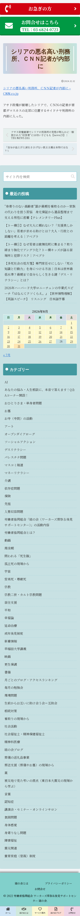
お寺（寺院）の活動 (18, 418)
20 (50, 337)
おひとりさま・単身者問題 (23, 403)
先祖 (7, 504)
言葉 (7, 794)
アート (9, 426)
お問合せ (40, 889)
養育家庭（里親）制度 (20, 856)
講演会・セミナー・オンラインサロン (30, 809)
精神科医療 (12, 742)
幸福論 (9, 618)
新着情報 (10, 641)
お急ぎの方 (40, 8)
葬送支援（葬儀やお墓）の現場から (29, 765)
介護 (7, 480)
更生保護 (10, 664)
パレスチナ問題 (15, 457)
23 (8, 341)
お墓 (7, 411)
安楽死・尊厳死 (15, 579)
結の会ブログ (13, 749)
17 (19, 337)
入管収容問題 (13, 511)
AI (6, 382)
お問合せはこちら (40, 25)
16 (8, 337)
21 (61, 337)
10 (19, 332)
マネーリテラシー (16, 473)
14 (61, 332)
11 (29, 332)
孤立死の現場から (16, 563)
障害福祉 (10, 840)
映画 (7, 656)
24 (18, 341)
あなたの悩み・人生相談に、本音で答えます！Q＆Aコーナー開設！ (39, 392)
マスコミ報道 (13, 465)
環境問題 (10, 695)
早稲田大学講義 (15, 649)
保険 (7, 496)
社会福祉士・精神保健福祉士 (24, 734)
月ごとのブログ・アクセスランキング (30, 680)
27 (50, 341)
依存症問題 (12, 488)
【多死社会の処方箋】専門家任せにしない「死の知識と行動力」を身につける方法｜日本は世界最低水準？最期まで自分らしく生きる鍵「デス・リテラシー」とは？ (38, 271)
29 (71, 341)
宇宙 (7, 571)
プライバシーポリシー (58, 883)
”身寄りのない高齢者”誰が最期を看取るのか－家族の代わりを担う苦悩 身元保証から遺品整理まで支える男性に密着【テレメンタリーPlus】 (40, 212)
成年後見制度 (13, 633)
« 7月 (6, 355)
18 (29, 337)
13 (50, 332)
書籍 (7, 672)
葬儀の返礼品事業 (16, 757)
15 (71, 332)
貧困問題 (10, 817)
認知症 (9, 801)
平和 (7, 610)
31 (19, 346)
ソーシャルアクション (20, 442)
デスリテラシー (15, 449)
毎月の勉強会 (13, 687)
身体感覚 (10, 825)
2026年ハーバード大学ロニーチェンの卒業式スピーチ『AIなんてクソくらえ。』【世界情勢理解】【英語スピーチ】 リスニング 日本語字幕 (38, 293)
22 (71, 337)
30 (8, 346)
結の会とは (21, 883)
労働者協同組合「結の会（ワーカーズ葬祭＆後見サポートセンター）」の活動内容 (38, 522)
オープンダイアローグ (19, 434)
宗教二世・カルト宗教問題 (23, 594)
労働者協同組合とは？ (20, 532)
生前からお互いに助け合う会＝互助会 (30, 703)
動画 (7, 540)
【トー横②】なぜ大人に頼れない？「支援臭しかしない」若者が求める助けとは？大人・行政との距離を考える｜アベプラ (38, 231)
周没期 (9, 548)
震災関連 (10, 848)
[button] (72, 176)
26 (39, 341)
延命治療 (10, 625)
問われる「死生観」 (18, 556)
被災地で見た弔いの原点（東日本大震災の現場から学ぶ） (38, 783)
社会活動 (10, 726)
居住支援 (10, 602)
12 (40, 332)
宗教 (7, 587)
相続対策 (10, 711)
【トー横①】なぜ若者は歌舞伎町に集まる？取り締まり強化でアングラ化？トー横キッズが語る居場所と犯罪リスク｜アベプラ (38, 250)
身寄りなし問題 (15, 833)
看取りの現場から (16, 718)
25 (29, 341)
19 (40, 337)
